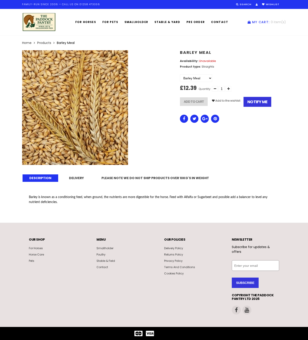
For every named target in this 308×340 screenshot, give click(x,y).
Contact (219, 22)
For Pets (110, 22)
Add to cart (194, 101)
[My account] (257, 4)
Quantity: (205, 89)
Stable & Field (106, 261)
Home (27, 43)
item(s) (269, 22)
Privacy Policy (173, 261)
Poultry (101, 254)
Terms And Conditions (179, 267)
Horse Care (36, 254)
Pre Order (195, 22)
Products (44, 43)
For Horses (85, 22)
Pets (31, 261)
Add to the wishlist (227, 101)
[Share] (184, 119)
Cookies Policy (174, 273)
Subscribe (245, 283)
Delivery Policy (173, 248)
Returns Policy (173, 254)
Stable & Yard (167, 22)
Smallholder (136, 22)
